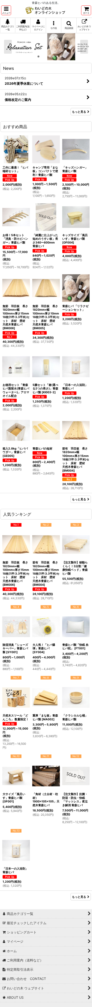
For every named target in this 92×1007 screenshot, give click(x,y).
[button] (6, 10)
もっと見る (79, 111)
